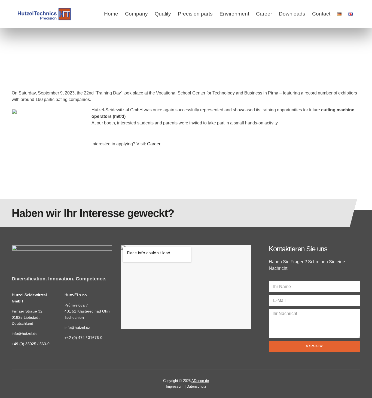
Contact (321, 14)
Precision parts (195, 14)
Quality (163, 14)
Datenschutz (196, 386)
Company (136, 14)
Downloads (292, 14)
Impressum (175, 386)
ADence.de (200, 381)
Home (111, 14)
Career (264, 14)
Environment (234, 14)
